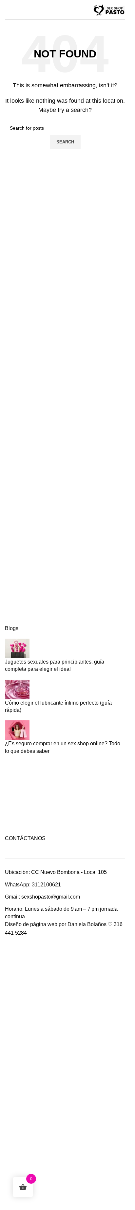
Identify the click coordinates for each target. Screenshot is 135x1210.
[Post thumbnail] (17, 648)
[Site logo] (108, 9)
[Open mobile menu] (7, 9)
